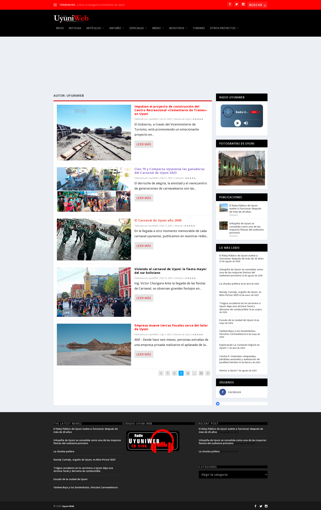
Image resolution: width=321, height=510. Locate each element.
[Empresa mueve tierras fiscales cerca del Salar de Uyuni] (94, 344)
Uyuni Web (68, 506)
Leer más (143, 144)
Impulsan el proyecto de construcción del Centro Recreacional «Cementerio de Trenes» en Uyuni (170, 110)
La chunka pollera (229, 283)
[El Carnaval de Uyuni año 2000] (94, 239)
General (178, 225)
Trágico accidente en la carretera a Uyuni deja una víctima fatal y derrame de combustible (240, 306)
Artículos (93, 28)
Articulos (179, 278)
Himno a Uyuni (228, 370)
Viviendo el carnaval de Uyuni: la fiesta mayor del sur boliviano (170, 271)
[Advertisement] (160, 61)
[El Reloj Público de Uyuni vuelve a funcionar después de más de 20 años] (223, 208)
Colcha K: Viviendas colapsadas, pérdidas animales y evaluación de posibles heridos (239, 359)
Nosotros (176, 28)
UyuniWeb (153, 119)
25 (201, 373)
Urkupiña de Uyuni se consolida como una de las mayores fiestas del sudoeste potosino (246, 228)
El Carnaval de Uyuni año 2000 (158, 220)
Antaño (115, 28)
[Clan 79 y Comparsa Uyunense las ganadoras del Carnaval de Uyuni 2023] (94, 189)
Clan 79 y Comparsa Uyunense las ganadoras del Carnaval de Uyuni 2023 (169, 171)
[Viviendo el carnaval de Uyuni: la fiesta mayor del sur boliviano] (94, 292)
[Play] (237, 123)
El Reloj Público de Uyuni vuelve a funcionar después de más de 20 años (245, 208)
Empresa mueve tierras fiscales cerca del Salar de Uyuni (171, 327)
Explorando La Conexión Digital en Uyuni (239, 346)
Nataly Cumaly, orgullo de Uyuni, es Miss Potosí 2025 (240, 293)
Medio (156, 28)
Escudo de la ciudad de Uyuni (236, 320)
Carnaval (179, 178)
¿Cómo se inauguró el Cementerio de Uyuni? (101, 4)
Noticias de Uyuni (182, 119)
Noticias (75, 28)
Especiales (137, 28)
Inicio (60, 28)
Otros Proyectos (223, 28)
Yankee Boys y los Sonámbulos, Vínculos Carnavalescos (237, 332)
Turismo (199, 28)
